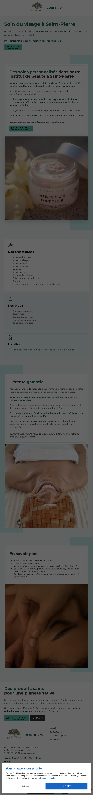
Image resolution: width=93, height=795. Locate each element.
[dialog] (46, 778)
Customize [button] (25, 786)
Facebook (53, 778)
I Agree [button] (66, 786)
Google (43, 778)
